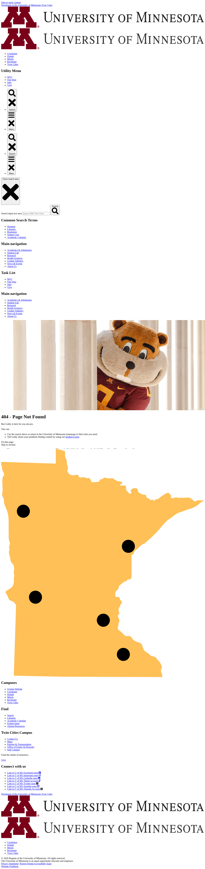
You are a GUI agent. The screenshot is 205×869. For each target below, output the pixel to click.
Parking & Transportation (19, 744)
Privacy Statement (9, 863)
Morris (10, 59)
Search (10, 715)
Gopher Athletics (15, 261)
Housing (11, 226)
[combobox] (36, 213)
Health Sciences (14, 258)
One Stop (11, 79)
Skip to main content (11, 2)
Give (9, 85)
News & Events (14, 263)
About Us (12, 266)
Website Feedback (9, 866)
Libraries (11, 229)
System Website (14, 689)
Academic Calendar (16, 237)
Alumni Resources (16, 726)
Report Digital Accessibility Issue (35, 863)
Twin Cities (12, 64)
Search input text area (11, 213)
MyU (9, 77)
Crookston (12, 53)
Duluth (10, 56)
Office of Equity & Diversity (20, 747)
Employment (13, 723)
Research (11, 255)
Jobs (9, 82)
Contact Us (12, 739)
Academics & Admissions (19, 250)
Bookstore (12, 232)
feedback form (72, 437)
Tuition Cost (13, 234)
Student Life (13, 253)
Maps (9, 741)
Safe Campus (13, 749)
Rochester (12, 61)
